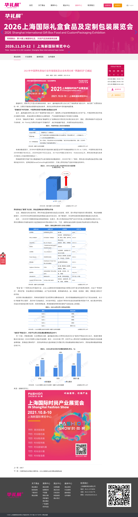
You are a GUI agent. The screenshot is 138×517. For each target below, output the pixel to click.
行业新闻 (28, 57)
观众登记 (57, 498)
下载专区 (35, 492)
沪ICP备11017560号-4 (36, 515)
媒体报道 (40, 57)
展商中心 (54, 5)
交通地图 (57, 487)
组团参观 (57, 495)
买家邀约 (46, 498)
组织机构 (35, 490)
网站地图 (45, 515)
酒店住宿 (57, 490)
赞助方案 (46, 495)
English (131, 5)
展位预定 (46, 501)
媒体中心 (78, 5)
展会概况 (35, 487)
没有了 (22, 468)
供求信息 (46, 506)
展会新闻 (17, 57)
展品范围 (46, 487)
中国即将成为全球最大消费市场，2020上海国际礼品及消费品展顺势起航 (41, 471)
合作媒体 (51, 57)
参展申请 (107, 5)
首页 (31, 5)
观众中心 (66, 5)
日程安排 (57, 492)
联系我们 (91, 5)
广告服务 (46, 504)
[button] (136, 32)
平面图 (45, 492)
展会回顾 (35, 495)
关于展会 (41, 5)
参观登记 (117, 5)
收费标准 (46, 490)
